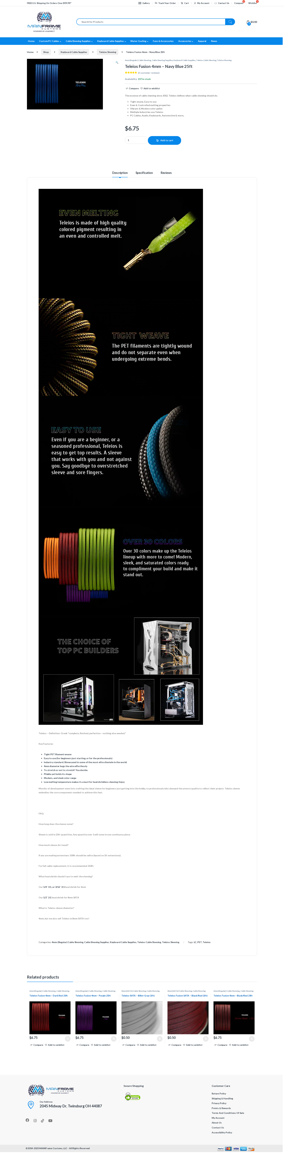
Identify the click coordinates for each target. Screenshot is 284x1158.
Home (31, 41)
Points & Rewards (221, 1108)
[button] (117, 62)
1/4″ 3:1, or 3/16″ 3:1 (53, 887)
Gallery (146, 3)
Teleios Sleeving (107, 52)
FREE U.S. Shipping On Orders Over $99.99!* (49, 3)
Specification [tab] (144, 173)
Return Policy (219, 1093)
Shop (45, 52)
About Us (217, 1122)
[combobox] (150, 21)
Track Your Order (167, 3)
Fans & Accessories (163, 41)
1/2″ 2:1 (47, 897)
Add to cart (166, 140)
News (214, 41)
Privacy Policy (219, 1103)
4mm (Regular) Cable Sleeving (138, 60)
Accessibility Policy (222, 1132)
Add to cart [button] (68, 1039)
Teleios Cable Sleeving (206, 60)
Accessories (184, 41)
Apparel (202, 41)
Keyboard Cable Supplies (110, 41)
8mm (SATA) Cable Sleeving (133, 991)
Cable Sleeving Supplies (78, 41)
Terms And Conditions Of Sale (228, 1112)
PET (199, 942)
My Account (203, 3)
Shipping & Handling (222, 1098)
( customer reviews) (148, 72)
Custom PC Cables (49, 41)
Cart (186, 3)
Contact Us (223, 3)
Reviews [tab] (166, 173)
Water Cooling (138, 41)
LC (195, 942)
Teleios (207, 942)
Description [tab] (120, 173)
